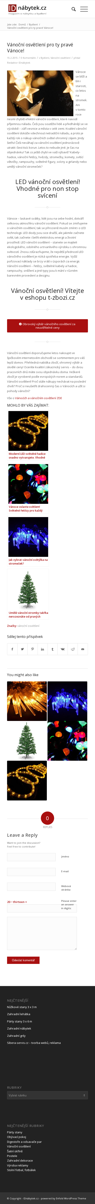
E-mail (65, 871)
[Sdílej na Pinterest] (32, 649)
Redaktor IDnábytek (18, 62)
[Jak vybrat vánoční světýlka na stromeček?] (67, 701)
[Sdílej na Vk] (62, 649)
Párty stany (14, 1132)
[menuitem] (71, 9)
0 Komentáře (28, 57)
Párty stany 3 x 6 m (19, 1021)
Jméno (65, 856)
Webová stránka (66, 887)
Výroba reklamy (17, 1165)
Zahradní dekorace (20, 1160)
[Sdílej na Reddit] (73, 649)
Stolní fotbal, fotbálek (21, 1170)
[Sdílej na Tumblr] (52, 649)
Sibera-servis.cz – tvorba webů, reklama (34, 1043)
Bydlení (45, 57)
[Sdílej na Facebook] (12, 649)
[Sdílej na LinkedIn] (43, 649)
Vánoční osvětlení (60, 57)
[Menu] (82, 9)
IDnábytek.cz (31, 1198)
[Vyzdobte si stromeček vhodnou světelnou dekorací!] (27, 701)
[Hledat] (71, 9)
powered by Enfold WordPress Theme (63, 1198)
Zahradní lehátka (18, 1014)
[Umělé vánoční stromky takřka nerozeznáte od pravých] (27, 741)
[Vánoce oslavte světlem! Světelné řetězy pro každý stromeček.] (67, 741)
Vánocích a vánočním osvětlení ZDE (38, 398)
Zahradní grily (16, 1036)
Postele (12, 1156)
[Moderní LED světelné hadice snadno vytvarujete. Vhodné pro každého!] (27, 780)
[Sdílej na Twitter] (22, 649)
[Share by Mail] (82, 649)
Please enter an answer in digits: (69, 904)
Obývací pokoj (16, 1137)
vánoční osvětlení (28, 626)
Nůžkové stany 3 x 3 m (22, 1007)
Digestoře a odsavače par (24, 1142)
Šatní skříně (15, 1151)
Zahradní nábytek (19, 1028)
